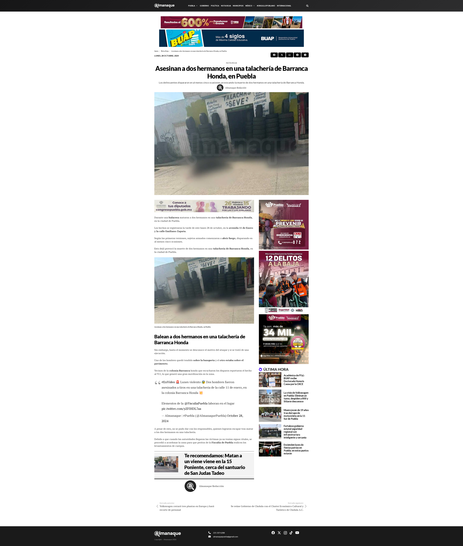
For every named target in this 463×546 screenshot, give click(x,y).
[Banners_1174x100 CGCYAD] (231, 22)
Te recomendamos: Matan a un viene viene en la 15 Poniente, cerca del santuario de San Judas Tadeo (214, 464)
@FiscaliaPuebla (196, 403)
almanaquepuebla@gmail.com (225, 536)
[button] (196, 6)
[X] (279, 533)
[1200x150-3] (204, 206)
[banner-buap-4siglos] (231, 38)
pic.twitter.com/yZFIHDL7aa (181, 409)
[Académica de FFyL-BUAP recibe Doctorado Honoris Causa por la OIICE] (270, 379)
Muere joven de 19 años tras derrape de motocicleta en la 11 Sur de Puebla (296, 414)
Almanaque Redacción (235, 87)
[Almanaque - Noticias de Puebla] (164, 6)
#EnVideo (168, 382)
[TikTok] (291, 532)
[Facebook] (273, 532)
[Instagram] (285, 533)
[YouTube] (297, 532)
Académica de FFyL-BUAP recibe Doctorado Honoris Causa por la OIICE (294, 379)
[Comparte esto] (274, 55)
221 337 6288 (219, 533)
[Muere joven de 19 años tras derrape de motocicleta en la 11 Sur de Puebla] (270, 414)
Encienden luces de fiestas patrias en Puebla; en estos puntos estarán (296, 449)
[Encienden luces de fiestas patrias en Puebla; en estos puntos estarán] (270, 449)
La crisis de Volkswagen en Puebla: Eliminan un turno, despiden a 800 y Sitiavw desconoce (296, 397)
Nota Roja (231, 63)
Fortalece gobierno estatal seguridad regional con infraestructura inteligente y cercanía (295, 431)
